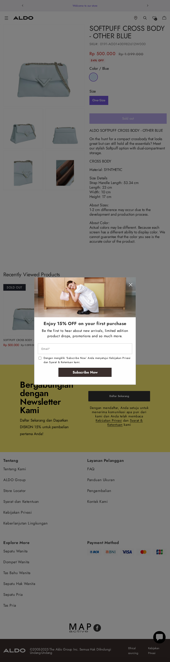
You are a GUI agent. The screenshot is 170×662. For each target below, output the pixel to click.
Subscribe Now (85, 372)
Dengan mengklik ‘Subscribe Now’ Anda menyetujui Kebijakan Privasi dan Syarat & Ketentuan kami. (87, 360)
